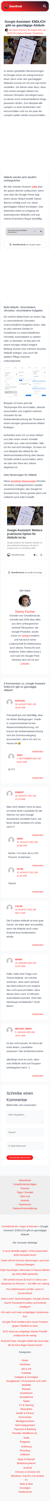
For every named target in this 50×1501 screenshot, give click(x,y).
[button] (44, 6)
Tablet (26, 1401)
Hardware (25, 1364)
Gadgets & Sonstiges (26, 1377)
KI (26, 1479)
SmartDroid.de (10, 1226)
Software (25, 1454)
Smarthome (38, 33)
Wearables (26, 1409)
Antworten (37, 751)
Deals (25, 1360)
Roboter (26, 1389)
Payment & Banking (25, 1429)
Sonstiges (25, 1488)
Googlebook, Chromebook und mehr (26, 1381)
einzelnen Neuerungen (23, 481)
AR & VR (26, 1369)
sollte (34, 186)
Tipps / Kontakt (25, 1192)
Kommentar (25, 1417)
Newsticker (25, 1180)
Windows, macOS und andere (27, 1476)
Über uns (25, 1196)
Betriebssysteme (26, 1463)
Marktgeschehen (25, 1421)
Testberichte (25, 1492)
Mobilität (26, 1385)
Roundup (25, 1450)
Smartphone (26, 1397)
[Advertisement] (25, 146)
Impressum (25, 1204)
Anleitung (26, 1446)
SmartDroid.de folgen (25, 1184)
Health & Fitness (25, 1413)
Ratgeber (25, 1441)
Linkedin (24, 663)
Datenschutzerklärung (25, 1208)
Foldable (26, 1373)
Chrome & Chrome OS (27, 1472)
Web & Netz (26, 1484)
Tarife (26, 1437)
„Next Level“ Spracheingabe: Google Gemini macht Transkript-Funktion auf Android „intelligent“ (25, 1302)
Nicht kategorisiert (25, 1425)
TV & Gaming (26, 1405)
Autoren (25, 1200)
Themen (25, 1188)
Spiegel (25, 635)
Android (27, 1467)
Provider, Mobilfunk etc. (25, 1433)
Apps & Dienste (24, 33)
